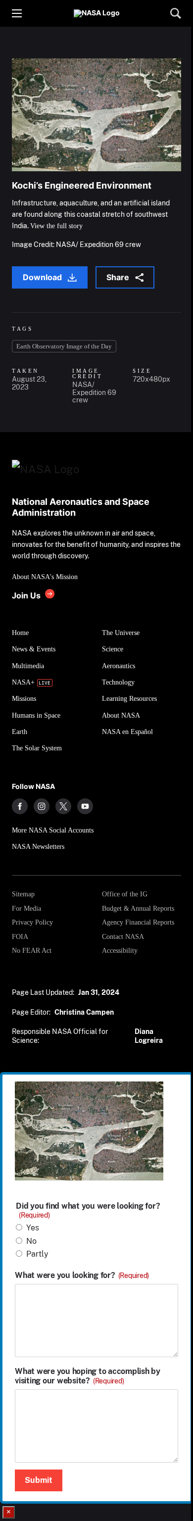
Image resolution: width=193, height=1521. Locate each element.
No (31, 1241)
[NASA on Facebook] (20, 806)
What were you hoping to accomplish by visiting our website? (87, 1376)
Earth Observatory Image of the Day (64, 346)
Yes (32, 1227)
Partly (37, 1254)
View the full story (56, 226)
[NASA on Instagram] (41, 806)
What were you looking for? (82, 1275)
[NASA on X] (63, 806)
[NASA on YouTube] (85, 806)
